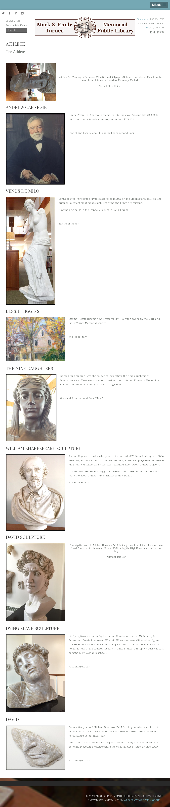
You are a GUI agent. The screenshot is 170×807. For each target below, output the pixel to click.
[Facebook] (9, 13)
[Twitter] (3, 13)
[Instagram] (22, 13)
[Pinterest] (16, 13)
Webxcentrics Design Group (142, 800)
